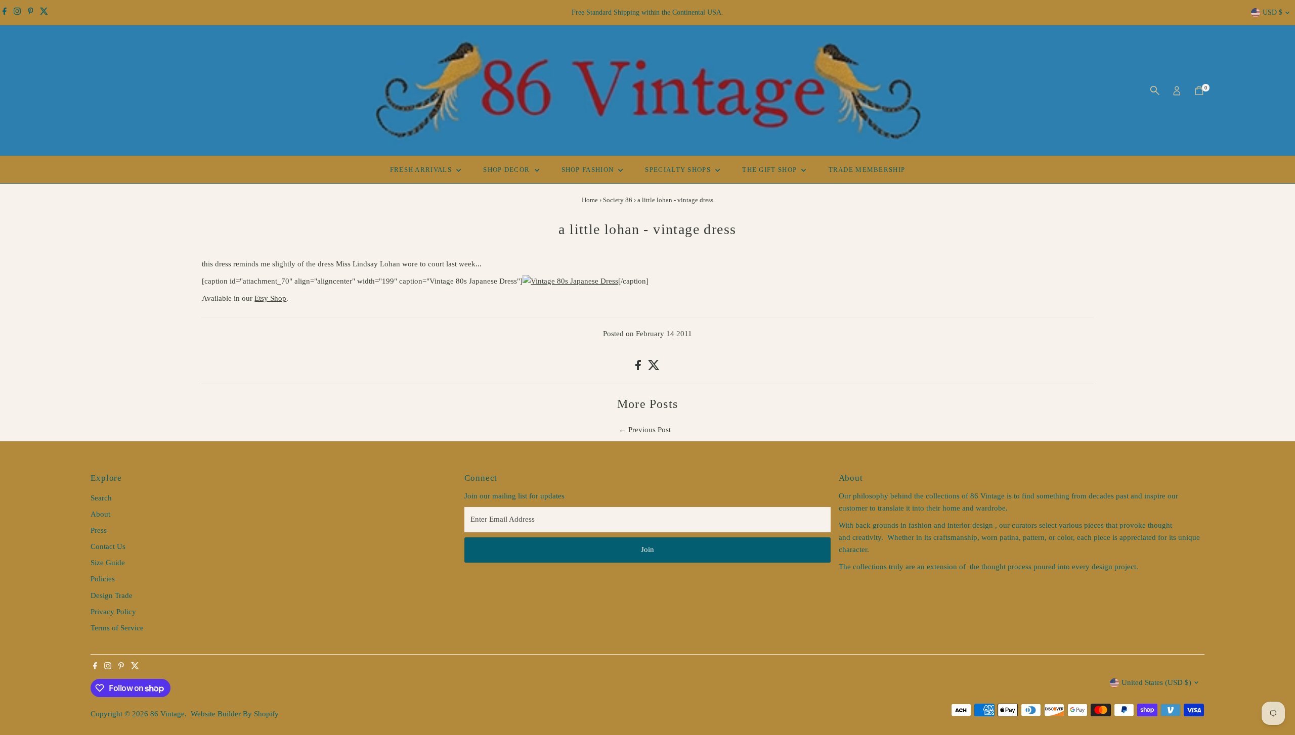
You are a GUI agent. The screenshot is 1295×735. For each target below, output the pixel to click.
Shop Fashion (589, 169)
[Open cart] (1199, 90)
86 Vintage (167, 714)
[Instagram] (17, 13)
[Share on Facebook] (639, 367)
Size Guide (108, 563)
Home (590, 200)
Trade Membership (867, 169)
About (100, 514)
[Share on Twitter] (654, 367)
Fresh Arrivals (422, 169)
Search (101, 498)
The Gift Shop (770, 169)
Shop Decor (507, 169)
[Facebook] (4, 13)
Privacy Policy (113, 612)
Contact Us (108, 546)
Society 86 (617, 200)
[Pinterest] (30, 13)
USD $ (1272, 12)
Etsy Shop (270, 298)
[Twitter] (44, 13)
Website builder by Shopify (235, 714)
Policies (103, 579)
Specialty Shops (679, 169)
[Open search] (1154, 90)
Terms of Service (117, 628)
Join (647, 549)
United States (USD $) (1156, 682)
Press (99, 530)
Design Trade (112, 595)
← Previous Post (645, 430)
